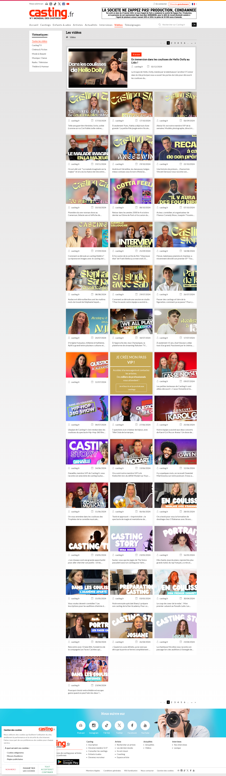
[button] (194, 4)
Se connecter (161, 4)
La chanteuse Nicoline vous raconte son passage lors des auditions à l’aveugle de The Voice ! (174, 648)
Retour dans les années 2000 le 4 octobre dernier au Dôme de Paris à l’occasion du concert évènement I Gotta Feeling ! (130, 213)
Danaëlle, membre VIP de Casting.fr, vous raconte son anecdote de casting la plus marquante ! (86, 474)
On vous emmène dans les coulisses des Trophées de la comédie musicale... (85, 517)
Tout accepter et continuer (47, 769)
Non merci (11, 769)
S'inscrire (179, 4)
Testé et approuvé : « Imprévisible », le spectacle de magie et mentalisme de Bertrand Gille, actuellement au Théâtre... (130, 517)
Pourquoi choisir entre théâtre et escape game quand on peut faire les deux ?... (86, 691)
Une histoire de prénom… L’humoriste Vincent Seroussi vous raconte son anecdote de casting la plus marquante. (174, 170)
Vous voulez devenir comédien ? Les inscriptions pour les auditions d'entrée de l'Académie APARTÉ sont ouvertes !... (86, 604)
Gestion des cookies (165, 770)
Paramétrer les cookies (29, 769)
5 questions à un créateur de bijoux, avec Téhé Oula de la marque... (130, 430)
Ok (194, 24)
